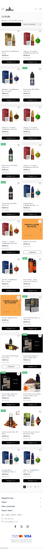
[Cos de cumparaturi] (40, 9)
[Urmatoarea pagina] (38, 487)
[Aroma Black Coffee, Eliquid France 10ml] (10, 343)
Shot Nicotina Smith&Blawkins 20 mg (10, 52)
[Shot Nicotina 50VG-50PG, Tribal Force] (32, 76)
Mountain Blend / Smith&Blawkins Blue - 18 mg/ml (30, 204)
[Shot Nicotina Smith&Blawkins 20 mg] (10, 38)
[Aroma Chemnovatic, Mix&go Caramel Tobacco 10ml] (32, 381)
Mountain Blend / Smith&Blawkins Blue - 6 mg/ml (9, 471)
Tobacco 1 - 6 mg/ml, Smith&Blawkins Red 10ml (9, 242)
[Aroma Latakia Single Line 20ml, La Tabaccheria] (10, 381)
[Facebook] (15, 527)
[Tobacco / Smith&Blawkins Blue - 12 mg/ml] (32, 457)
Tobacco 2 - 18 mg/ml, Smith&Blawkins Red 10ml (30, 166)
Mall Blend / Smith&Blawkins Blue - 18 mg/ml (10, 90)
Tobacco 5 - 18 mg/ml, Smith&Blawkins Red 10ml (9, 128)
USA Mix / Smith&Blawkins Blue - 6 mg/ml (9, 280)
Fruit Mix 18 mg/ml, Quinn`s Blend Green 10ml (31, 433)
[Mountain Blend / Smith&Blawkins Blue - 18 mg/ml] (32, 191)
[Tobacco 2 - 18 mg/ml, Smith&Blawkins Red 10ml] (32, 153)
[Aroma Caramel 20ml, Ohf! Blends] (10, 419)
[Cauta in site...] (36, 9)
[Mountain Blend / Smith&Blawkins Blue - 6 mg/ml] (10, 457)
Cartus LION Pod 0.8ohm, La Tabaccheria (31, 319)
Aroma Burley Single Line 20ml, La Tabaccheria (30, 357)
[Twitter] (21, 527)
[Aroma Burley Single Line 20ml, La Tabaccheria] (32, 343)
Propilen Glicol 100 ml (29, 242)
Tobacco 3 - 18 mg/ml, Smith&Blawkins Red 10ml (30, 52)
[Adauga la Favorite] (18, 31)
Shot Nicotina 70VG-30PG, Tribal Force (10, 166)
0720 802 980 (8, 519)
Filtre (12, 24)
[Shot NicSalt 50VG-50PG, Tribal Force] (10, 191)
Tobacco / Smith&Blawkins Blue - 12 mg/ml (31, 471)
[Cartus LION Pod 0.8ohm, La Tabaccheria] (32, 305)
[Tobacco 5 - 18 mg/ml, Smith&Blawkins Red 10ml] (10, 115)
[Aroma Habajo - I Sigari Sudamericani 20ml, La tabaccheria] (32, 267)
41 (35, 487)
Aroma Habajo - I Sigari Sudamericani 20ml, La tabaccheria (30, 280)
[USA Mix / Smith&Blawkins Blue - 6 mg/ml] (10, 267)
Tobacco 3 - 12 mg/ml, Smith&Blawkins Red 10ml (30, 128)
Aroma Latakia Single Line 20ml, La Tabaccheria (9, 395)
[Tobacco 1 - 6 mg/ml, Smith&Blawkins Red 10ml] (10, 229)
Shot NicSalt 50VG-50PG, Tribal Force (9, 204)
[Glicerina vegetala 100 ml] (10, 305)
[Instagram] (28, 527)
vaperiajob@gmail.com (11, 522)
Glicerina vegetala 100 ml (9, 318)
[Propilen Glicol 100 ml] (32, 229)
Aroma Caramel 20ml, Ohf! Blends (10, 433)
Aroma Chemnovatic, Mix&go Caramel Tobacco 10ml (32, 395)
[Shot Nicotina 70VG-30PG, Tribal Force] (10, 153)
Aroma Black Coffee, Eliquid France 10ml (10, 357)
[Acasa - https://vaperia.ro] (10, 9)
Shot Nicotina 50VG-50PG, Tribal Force (31, 90)
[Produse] (3, 9)
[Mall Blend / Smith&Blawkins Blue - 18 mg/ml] (10, 76)
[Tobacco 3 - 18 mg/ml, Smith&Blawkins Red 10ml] (32, 38)
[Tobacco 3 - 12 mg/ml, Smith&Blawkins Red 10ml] (32, 115)
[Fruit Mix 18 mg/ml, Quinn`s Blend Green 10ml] (32, 419)
